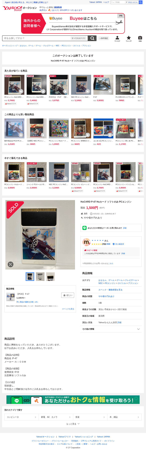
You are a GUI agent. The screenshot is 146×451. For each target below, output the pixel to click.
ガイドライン (109, 441)
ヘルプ (106, 2)
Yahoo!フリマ (64, 436)
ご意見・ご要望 (81, 444)
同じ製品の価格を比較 (28, 302)
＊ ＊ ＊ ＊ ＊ (98, 241)
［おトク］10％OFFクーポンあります (66, 10)
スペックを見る (68, 309)
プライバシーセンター (60, 441)
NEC (57, 46)
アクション (86, 46)
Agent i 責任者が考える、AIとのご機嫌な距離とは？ (26, 2)
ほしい (69, 295)
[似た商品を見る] (10, 264)
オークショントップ (10, 46)
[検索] (140, 2)
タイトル (76, 46)
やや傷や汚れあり (106, 296)
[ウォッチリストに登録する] (21, 91)
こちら (110, 263)
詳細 (124, 228)
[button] (111, 329)
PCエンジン (66, 46)
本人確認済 (119, 244)
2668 (108, 244)
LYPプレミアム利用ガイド (91, 441)
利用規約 (74, 441)
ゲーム (38, 46)
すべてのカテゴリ (78, 38)
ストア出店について (64, 444)
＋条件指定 (103, 38)
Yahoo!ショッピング (84, 436)
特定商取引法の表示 (46, 444)
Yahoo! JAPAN (95, 2)
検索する (92, 38)
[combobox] (36, 38)
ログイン (43, 10)
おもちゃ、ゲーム (27, 46)
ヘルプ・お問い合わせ (98, 444)
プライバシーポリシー (40, 441)
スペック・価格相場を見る (110, 290)
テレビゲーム (48, 46)
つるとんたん (132, 2)
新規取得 (58, 7)
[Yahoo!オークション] (20, 7)
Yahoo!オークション (45, 436)
